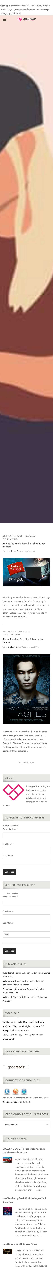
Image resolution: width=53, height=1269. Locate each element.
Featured (30, 535)
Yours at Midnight (21, 1026)
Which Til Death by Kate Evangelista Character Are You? (25, 998)
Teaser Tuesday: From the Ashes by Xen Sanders (23, 640)
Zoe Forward (9, 1022)
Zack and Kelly (37, 1022)
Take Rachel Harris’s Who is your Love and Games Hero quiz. (26, 974)
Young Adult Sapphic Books (16, 1030)
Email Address (10, 829)
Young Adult (8, 1039)
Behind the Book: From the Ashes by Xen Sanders (24, 545)
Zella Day (22, 1022)
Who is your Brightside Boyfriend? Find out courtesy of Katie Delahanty (23, 982)
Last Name (8, 855)
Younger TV (38, 1026)
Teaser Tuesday (11, 634)
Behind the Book (13, 535)
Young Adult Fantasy (12, 1034)
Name (5, 934)
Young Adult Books (34, 1034)
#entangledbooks (11, 1101)
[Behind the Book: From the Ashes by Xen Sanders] (26, 572)
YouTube (6, 1026)
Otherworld (10, 539)
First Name (8, 844)
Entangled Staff (11, 551)
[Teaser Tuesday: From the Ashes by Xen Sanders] (26, 689)
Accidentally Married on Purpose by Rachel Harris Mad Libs (23, 990)
